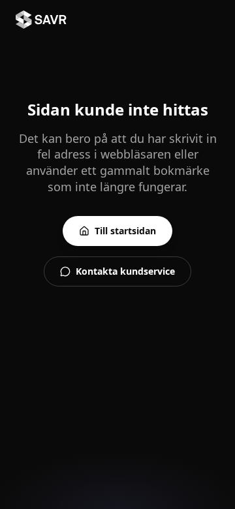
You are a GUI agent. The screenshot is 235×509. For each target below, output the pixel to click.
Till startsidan (125, 230)
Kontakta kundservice (125, 271)
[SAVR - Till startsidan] (41, 19)
